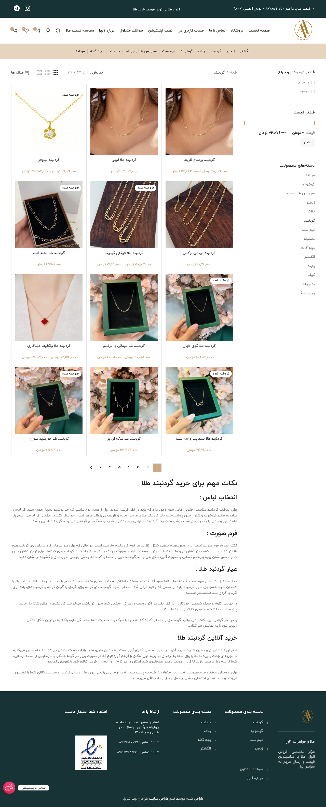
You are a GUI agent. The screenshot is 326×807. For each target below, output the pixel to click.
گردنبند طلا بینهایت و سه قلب (199, 438)
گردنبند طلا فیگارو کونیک (124, 253)
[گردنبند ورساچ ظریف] (199, 121)
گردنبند (309, 220)
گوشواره (308, 184)
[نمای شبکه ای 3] (55, 72)
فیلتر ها (17, 73)
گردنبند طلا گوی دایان (199, 345)
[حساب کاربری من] (48, 31)
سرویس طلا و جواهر (299, 193)
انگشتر (309, 256)
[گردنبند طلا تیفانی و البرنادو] (124, 307)
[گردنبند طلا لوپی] (124, 121)
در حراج (303, 82)
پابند (311, 266)
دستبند (309, 238)
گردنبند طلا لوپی (124, 159)
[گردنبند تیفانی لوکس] (199, 214)
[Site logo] (303, 30)
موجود (304, 91)
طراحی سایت (158, 798)
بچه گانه (308, 248)
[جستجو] (58, 31)
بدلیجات (308, 284)
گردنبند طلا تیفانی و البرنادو (124, 345)
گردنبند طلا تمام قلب (49, 253)
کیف (311, 274)
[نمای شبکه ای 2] (39, 72)
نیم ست (308, 229)
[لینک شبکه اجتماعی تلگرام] (16, 9)
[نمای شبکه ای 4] (47, 72)
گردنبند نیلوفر (49, 159)
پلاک (311, 211)
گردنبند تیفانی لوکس (199, 253)
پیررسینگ (307, 293)
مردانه (310, 175)
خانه (233, 72)
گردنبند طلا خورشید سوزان (49, 438)
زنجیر (310, 202)
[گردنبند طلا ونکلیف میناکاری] (49, 307)
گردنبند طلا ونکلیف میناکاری (49, 345)
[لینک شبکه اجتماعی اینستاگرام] (27, 9)
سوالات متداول (251, 769)
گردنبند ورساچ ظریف (199, 159)
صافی (307, 142)
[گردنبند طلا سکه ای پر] (124, 400)
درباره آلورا (255, 778)
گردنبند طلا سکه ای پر (124, 438)
